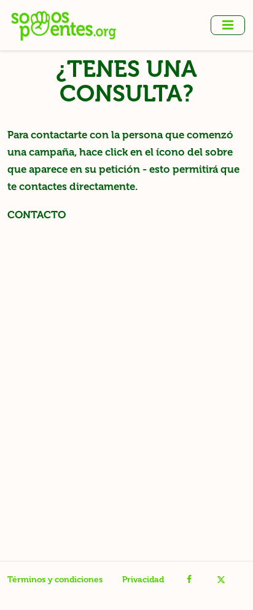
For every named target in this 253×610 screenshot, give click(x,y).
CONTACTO (36, 214)
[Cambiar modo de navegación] (228, 25)
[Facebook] (189, 580)
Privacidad (143, 579)
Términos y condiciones (55, 579)
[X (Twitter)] (221, 580)
